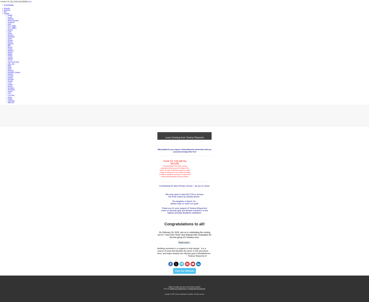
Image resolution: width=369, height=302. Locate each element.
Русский (10, 76)
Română (10, 74)
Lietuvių (10, 84)
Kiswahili (11, 79)
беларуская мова (13, 20)
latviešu (10, 86)
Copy (30, 1)
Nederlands (11, 36)
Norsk (9, 67)
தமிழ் (9, 93)
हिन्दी (9, 45)
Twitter (8, 5)
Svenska (10, 81)
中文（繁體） (12, 28)
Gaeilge (10, 49)
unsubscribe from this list (196, 289)
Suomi (10, 38)
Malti (9, 65)
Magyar (10, 47)
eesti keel (10, 35)
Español (10, 77)
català (9, 24)
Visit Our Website (184, 271)
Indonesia (11, 50)
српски (10, 91)
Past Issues (7, 10)
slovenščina (11, 89)
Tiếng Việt (11, 102)
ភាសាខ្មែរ (10, 58)
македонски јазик (13, 62)
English (10, 15)
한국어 (10, 60)
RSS (5, 12)
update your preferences (178, 289)
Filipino (10, 99)
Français (10, 40)
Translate (6, 13)
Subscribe (7, 8)
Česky (10, 31)
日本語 (10, 56)
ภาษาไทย (11, 95)
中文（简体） (12, 26)
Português (11, 70)
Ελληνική (11, 43)
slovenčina (11, 88)
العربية (10, 17)
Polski (9, 69)
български (11, 22)
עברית (9, 82)
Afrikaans (11, 19)
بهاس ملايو (11, 63)
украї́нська (11, 100)
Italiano (10, 54)
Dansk (10, 33)
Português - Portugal (14, 72)
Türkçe (10, 97)
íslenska (10, 52)
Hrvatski (10, 29)
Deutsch (10, 42)
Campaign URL (5, 1)
